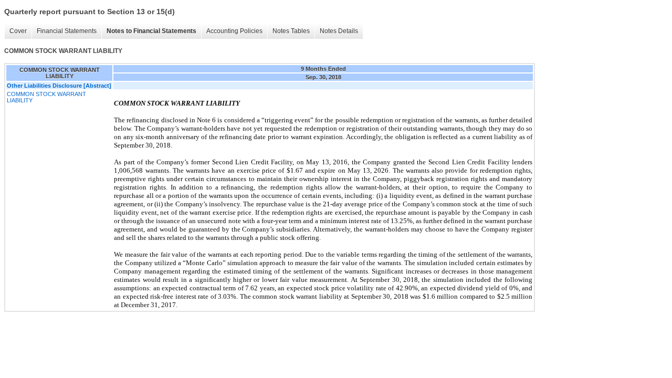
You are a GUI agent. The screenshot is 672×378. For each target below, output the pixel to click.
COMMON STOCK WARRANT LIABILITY (46, 97)
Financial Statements (67, 31)
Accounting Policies (234, 31)
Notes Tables (291, 31)
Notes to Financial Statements (151, 31)
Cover (18, 31)
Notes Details (339, 31)
